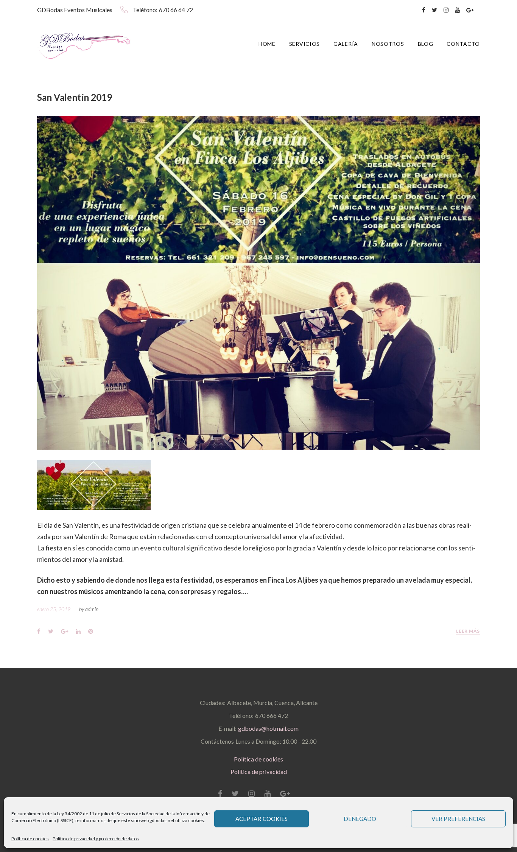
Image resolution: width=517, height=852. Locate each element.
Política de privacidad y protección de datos (96, 838)
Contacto (463, 44)
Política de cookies (30, 838)
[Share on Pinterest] (90, 631)
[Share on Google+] (64, 631)
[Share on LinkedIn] (78, 631)
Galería (345, 44)
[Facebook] (423, 10)
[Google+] (469, 10)
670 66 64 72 (176, 9)
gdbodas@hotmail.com (268, 728)
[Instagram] (446, 10)
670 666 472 (271, 715)
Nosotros (388, 44)
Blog (425, 44)
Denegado (360, 818)
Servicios (304, 44)
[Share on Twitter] (50, 631)
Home (267, 44)
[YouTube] (457, 10)
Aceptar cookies (261, 818)
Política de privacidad (258, 771)
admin (91, 609)
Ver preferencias (458, 818)
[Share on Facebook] (38, 631)
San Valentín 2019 (74, 97)
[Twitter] (434, 10)
